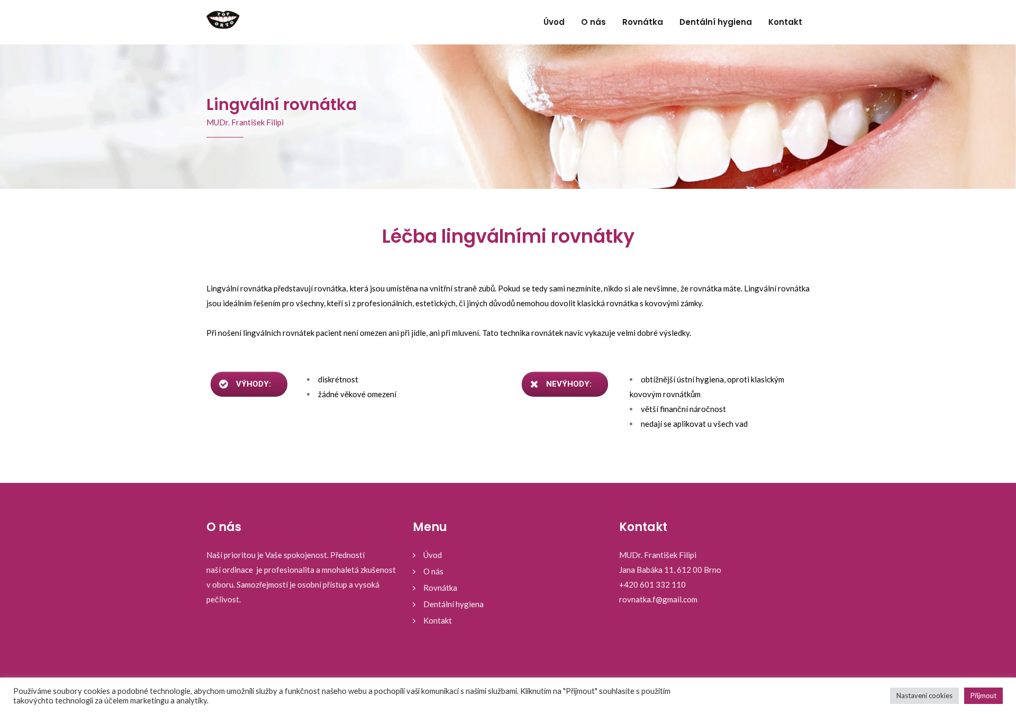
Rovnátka (642, 22)
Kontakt (785, 22)
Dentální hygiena (715, 22)
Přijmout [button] (983, 695)
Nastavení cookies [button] (924, 695)
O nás (593, 22)
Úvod (554, 22)
